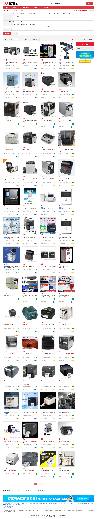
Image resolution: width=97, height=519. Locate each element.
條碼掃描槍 (49, 29)
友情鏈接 (64, 515)
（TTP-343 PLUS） (28, 324)
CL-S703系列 (9, 354)
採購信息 (15, 7)
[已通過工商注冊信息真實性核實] (18, 65)
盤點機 (54, 29)
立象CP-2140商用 (10, 470)
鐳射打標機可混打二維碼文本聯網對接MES (66, 296)
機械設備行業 (26, 7)
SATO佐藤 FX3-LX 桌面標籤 (29, 208)
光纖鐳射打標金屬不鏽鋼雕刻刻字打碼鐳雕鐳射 (11, 267)
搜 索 (89, 3)
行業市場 (46, 7)
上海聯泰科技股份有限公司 (9, 415)
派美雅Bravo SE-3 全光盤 (48, 441)
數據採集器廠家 (63, 503)
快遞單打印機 (39, 29)
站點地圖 (48, 515)
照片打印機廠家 (49, 503)
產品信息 (7, 33)
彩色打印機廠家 (88, 503)
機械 (60, 62)
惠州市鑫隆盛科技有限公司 (27, 328)
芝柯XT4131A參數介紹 (28, 266)
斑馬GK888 (8, 149)
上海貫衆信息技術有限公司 (64, 415)
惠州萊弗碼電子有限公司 (64, 357)
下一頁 (42, 484)
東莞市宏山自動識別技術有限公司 (28, 444)
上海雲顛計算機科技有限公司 (64, 444)
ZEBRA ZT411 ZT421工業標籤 (48, 266)
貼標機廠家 (18, 504)
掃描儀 (44, 29)
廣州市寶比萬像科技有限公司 (10, 444)
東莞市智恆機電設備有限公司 (46, 299)
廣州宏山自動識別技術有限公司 (10, 211)
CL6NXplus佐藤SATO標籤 (47, 237)
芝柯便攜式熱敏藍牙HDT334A (48, 149)
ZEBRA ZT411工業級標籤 (66, 354)
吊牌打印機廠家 (36, 503)
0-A (9, 490)
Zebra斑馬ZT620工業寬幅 (47, 179)
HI (20, 490)
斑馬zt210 (26, 149)
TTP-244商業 (27, 354)
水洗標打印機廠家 (56, 503)
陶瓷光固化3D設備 (66, 208)
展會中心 (36, 7)
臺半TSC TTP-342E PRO (66, 383)
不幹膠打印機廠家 (11, 504)
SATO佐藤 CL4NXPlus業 (29, 412)
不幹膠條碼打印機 (31, 29)
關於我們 (33, 515)
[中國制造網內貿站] (11, 3)
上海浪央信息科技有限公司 (64, 95)
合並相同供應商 (89, 39)
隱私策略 (54, 515)
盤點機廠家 (82, 503)
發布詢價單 (85, 44)
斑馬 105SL (8, 295)
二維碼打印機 (23, 29)
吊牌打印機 (60, 29)
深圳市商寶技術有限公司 (9, 328)
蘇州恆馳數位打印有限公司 (46, 211)
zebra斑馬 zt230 (28, 91)
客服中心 (43, 515)
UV (38, 490)
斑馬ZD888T (9, 324)
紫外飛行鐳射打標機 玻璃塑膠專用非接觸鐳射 (48, 296)
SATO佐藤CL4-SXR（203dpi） (11, 208)
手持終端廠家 (22, 503)
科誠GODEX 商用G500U (29, 470)
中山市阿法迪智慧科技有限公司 (46, 95)
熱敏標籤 (65, 412)
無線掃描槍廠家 (42, 503)
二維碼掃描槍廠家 (70, 503)
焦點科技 (50, 516)
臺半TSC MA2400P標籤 (48, 383)
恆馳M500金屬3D (48, 208)
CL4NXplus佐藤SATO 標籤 (29, 237)
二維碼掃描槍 (16, 29)
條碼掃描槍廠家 (16, 503)
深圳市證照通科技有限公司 (46, 65)
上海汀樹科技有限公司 (63, 269)
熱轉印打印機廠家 (28, 503)
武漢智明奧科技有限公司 (27, 415)
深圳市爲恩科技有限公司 (9, 65)
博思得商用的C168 (65, 441)
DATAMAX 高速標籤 (47, 354)
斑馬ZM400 (9, 120)
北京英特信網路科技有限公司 (46, 444)
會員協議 (59, 515)
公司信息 (14, 33)
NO (28, 490)
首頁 (7, 7)
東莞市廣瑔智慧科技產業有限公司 (10, 240)
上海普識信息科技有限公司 (46, 269)
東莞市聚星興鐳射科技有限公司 (10, 269)
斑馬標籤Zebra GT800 (11, 383)
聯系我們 (38, 515)
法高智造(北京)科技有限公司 (28, 182)
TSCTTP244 (63, 91)
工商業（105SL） (64, 324)
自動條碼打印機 (10, 506)
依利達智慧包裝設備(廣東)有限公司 (64, 65)
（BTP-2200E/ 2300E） (48, 324)
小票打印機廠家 (77, 503)
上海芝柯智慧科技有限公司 (27, 65)
